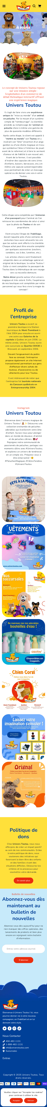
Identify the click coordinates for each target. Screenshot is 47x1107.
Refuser (31, 1100)
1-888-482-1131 (14, 1044)
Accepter (16, 1100)
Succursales (11, 1051)
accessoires (25, 249)
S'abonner (23, 960)
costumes (9, 240)
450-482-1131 (13, 1041)
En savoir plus (23, 880)
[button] (4, 6)
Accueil (16, 32)
